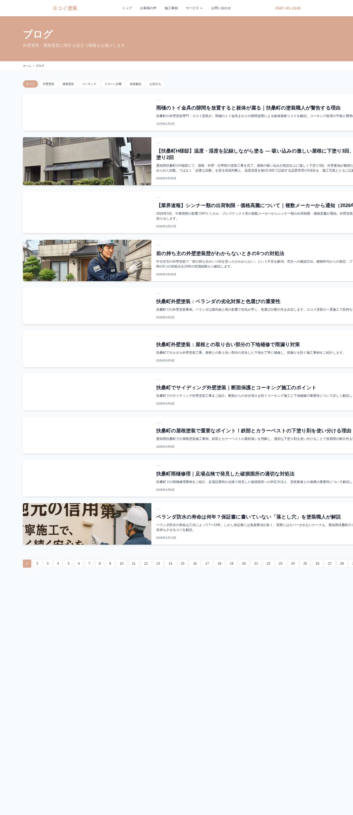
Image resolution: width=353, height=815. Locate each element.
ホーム (27, 65)
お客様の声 (148, 8)
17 (207, 563)
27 (330, 563)
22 (268, 563)
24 (293, 563)
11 (133, 563)
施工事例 (171, 8)
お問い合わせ (221, 8)
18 (219, 563)
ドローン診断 (113, 84)
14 (170, 563)
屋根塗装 (68, 84)
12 (146, 563)
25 (305, 563)
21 (256, 563)
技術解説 (135, 84)
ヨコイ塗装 (64, 8)
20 (244, 563)
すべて (30, 84)
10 (121, 563)
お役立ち (155, 84)
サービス (192, 8)
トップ (127, 8)
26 (317, 563)
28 (342, 563)
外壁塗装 (48, 84)
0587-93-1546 (288, 8)
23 (281, 563)
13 (158, 563)
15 (182, 563)
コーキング (89, 84)
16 (195, 563)
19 (231, 563)
